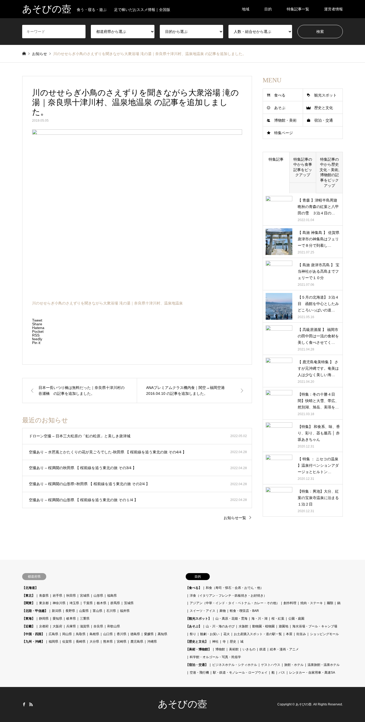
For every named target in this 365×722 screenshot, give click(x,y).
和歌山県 (113, 626)
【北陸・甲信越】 (35, 611)
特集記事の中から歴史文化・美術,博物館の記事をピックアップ (329, 172)
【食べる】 (194, 588)
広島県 (53, 634)
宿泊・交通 (323, 120)
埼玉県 (74, 603)
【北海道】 (30, 588)
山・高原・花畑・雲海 (231, 618)
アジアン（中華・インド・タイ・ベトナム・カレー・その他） (234, 603)
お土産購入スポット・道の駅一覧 (258, 634)
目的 (268, 9)
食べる (279, 95)
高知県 (162, 634)
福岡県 (53, 641)
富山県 (97, 611)
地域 (245, 9)
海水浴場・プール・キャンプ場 (314, 626)
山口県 (108, 634)
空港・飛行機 (199, 672)
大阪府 (57, 626)
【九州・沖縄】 (33, 641)
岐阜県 (71, 618)
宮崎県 (121, 641)
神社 (215, 641)
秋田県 (71, 595)
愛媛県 (149, 634)
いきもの (249, 649)
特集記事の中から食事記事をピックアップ (302, 167)
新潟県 (56, 611)
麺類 (330, 603)
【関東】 (28, 603)
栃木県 (101, 603)
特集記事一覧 (298, 9)
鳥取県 (81, 634)
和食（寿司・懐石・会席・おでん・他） (234, 588)
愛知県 (57, 618)
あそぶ (279, 108)
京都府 (44, 626)
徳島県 (135, 634)
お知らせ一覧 (235, 518)
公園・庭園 (296, 618)
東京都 (44, 603)
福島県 (112, 595)
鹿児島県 (136, 641)
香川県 (121, 634)
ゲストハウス (270, 665)
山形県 (98, 595)
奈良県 (98, 626)
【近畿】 (28, 626)
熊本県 (108, 641)
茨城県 (129, 603)
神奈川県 (59, 603)
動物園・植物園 (263, 626)
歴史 (233, 641)
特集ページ (283, 133)
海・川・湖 (259, 618)
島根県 (94, 634)
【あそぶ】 (194, 626)
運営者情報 (333, 9)
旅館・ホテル (294, 665)
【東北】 (28, 595)
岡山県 (67, 634)
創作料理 (290, 603)
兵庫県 (71, 626)
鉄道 (262, 649)
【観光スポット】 (198, 618)
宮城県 (85, 595)
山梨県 (84, 611)
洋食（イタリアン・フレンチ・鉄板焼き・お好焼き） (228, 595)
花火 (226, 634)
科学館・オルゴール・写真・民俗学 (215, 657)
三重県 (85, 618)
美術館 (234, 649)
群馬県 (115, 603)
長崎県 (81, 641)
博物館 (220, 649)
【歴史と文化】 (197, 641)
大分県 (94, 641)
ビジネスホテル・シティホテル (234, 665)
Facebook (24, 704)
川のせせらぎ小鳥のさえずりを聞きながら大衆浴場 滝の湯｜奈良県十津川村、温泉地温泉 (107, 303)
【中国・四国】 (33, 634)
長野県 (70, 611)
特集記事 (276, 159)
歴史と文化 (323, 108)
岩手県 (57, 595)
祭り (193, 634)
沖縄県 (152, 641)
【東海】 (28, 618)
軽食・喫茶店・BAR (244, 611)
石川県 (111, 611)
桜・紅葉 (277, 618)
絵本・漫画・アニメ (284, 649)
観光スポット (325, 95)
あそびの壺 (182, 704)
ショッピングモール (324, 634)
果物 (222, 611)
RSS (31, 704)
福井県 (125, 611)
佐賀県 (67, 641)
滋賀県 (85, 626)
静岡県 (44, 618)
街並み (301, 634)
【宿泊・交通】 (197, 665)
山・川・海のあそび (220, 626)
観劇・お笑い (209, 634)
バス (282, 672)
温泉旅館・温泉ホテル (324, 665)
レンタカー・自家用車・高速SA (312, 672)
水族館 (243, 626)
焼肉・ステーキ (311, 603)
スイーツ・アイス (202, 611)
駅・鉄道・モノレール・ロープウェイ (240, 672)
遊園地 (283, 626)
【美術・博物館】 (198, 649)
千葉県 (88, 603)
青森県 (44, 595)
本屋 (289, 634)
